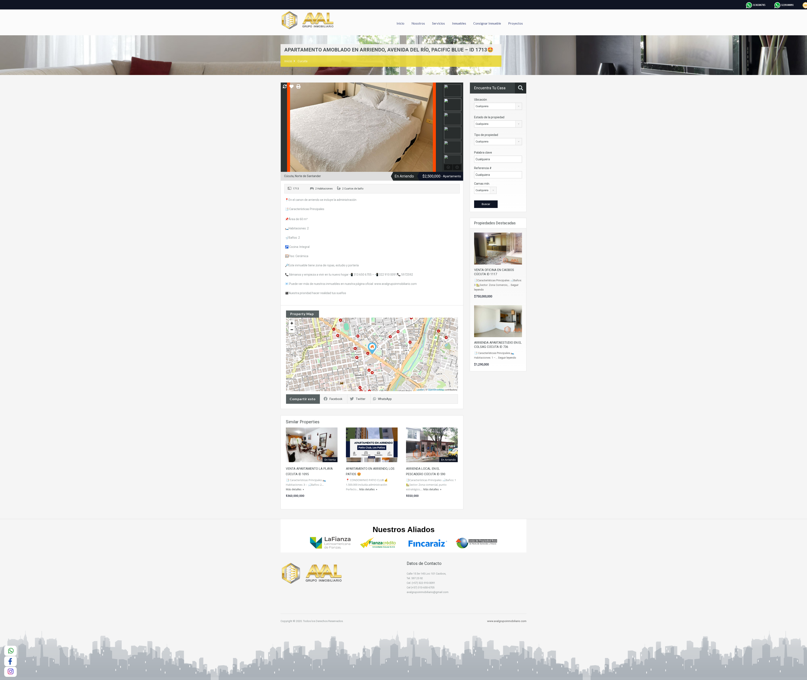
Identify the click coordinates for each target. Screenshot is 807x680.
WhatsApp (385, 399)
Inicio (400, 23)
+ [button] (291, 323)
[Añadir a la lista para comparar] (285, 86)
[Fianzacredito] (379, 543)
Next (438, 127)
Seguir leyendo (507, 357)
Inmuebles (459, 23)
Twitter (360, 399)
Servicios (438, 23)
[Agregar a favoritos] (291, 88)
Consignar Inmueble (487, 23)
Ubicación (480, 99)
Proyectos (515, 23)
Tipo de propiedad (486, 135)
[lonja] (476, 543)
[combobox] (498, 106)
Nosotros (418, 23)
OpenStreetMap (436, 389)
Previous (284, 127)
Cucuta (302, 61)
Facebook (336, 399)
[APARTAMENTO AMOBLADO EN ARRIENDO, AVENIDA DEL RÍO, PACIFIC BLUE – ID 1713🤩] (372, 348)
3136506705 (746, 5)
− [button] (291, 329)
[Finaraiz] (428, 543)
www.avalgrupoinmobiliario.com (506, 621)
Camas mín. (482, 183)
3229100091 (775, 5)
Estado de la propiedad (489, 117)
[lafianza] (330, 543)
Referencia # (483, 168)
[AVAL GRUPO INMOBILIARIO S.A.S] (308, 22)
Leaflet (420, 389)
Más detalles (294, 489)
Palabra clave (483, 152)
